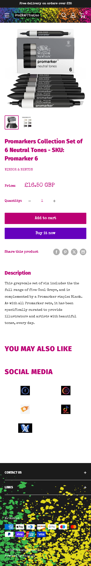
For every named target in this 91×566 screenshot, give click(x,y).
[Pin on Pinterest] (65, 251)
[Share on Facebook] (56, 251)
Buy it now (45, 233)
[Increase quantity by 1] (54, 201)
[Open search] (63, 15)
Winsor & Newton (19, 169)
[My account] (73, 15)
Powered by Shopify (20, 556)
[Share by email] (83, 251)
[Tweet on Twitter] (74, 251)
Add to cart (45, 218)
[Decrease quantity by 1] (30, 201)
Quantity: (13, 201)
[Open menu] (7, 15)
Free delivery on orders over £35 (45, 3)
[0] (82, 15)
